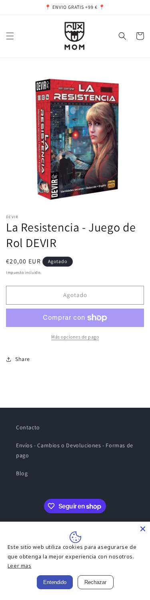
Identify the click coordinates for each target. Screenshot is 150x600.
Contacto (28, 427)
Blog (22, 473)
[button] (10, 36)
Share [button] (22, 359)
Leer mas (20, 565)
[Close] (143, 529)
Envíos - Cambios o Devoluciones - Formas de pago (74, 450)
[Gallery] (75, 138)
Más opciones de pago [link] (75, 337)
